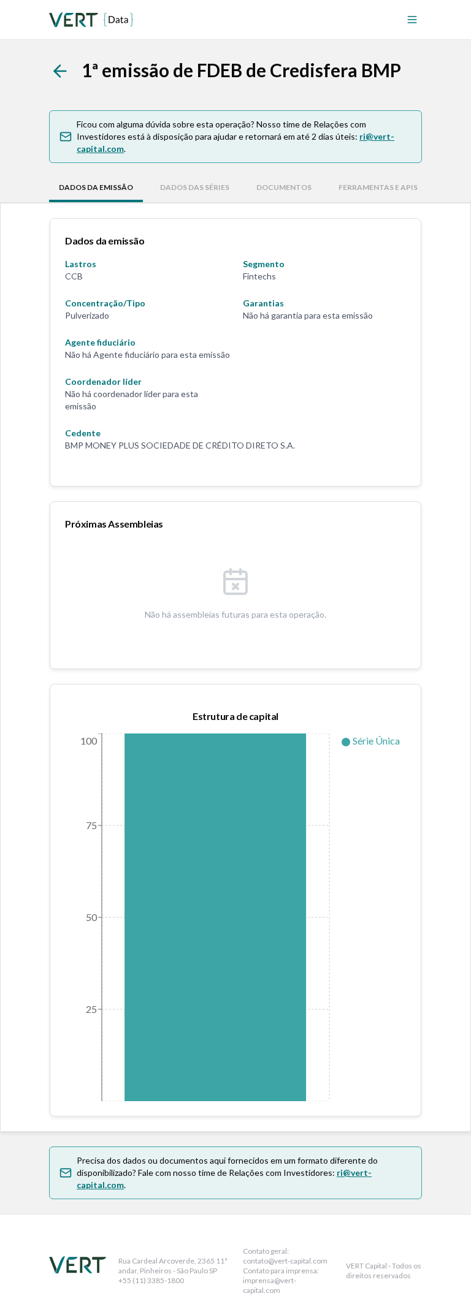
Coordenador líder (103, 381)
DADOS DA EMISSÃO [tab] (96, 187)
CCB (74, 276)
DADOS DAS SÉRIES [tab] (194, 187)
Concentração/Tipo (105, 303)
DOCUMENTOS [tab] (284, 187)
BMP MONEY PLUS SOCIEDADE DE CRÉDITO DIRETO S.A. (180, 445)
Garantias (263, 303)
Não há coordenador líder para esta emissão (131, 399)
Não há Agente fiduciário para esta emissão (147, 354)
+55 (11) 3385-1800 (151, 1280)
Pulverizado (87, 315)
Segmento (264, 264)
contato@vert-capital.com (285, 1260)
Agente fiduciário (100, 342)
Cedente (83, 433)
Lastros (80, 264)
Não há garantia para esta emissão (308, 315)
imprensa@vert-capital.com (269, 1285)
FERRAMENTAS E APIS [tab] (378, 187)
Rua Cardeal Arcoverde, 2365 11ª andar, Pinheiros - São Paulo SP (172, 1265)
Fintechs (259, 276)
